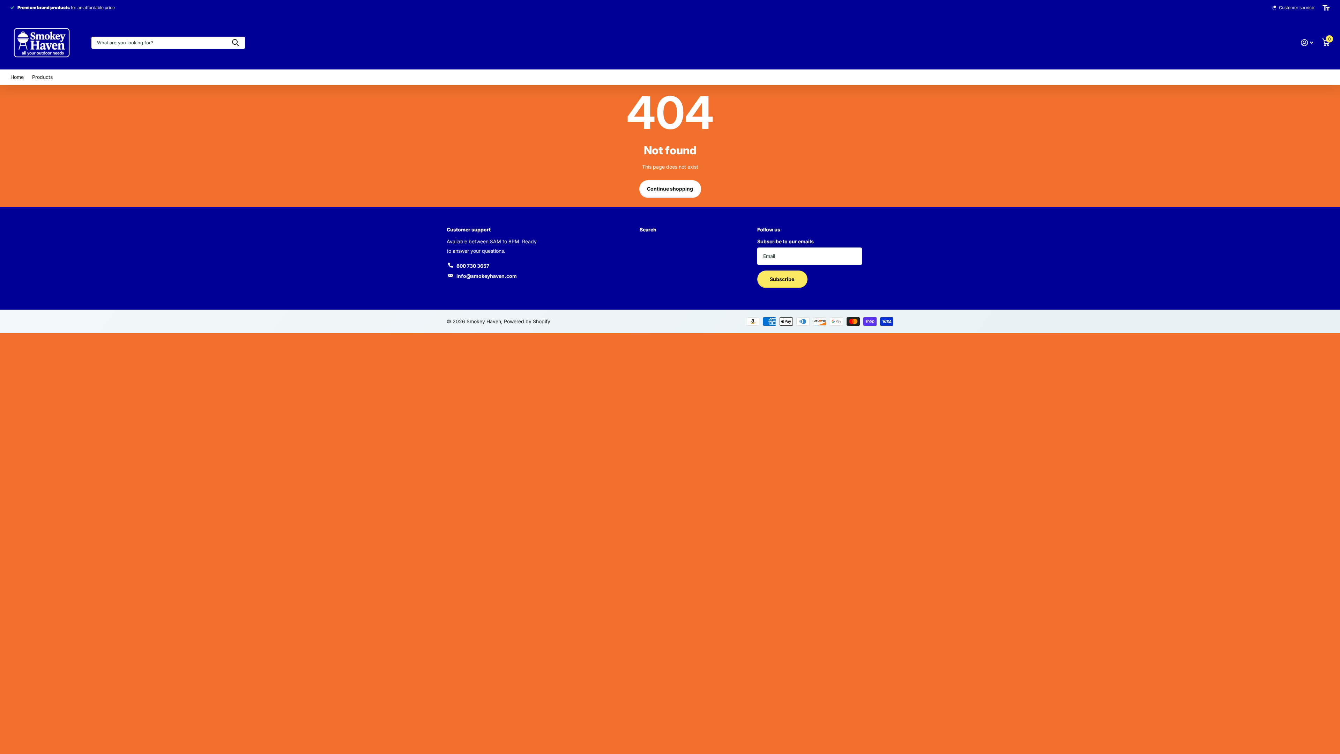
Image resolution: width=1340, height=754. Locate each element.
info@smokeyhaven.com (486, 276)
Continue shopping (670, 189)
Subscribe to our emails (785, 241)
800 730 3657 (472, 266)
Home (17, 77)
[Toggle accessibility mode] (1326, 7)
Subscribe (782, 279)
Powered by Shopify (527, 321)
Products (42, 77)
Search (648, 229)
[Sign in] (1307, 43)
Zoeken (235, 43)
